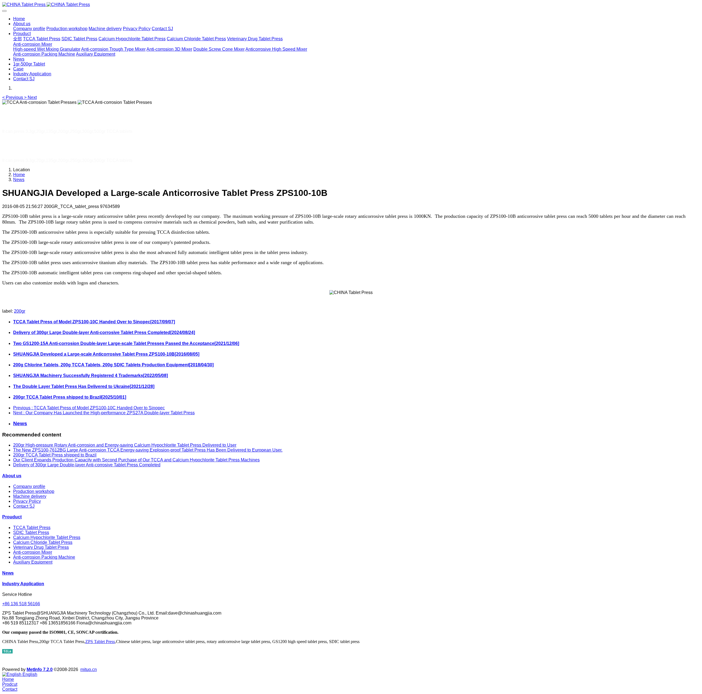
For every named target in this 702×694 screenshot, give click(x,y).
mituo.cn (88, 669)
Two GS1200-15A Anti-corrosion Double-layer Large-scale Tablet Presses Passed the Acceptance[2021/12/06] (126, 343)
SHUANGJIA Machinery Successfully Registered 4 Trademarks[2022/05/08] (90, 375)
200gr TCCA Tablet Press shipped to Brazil (55, 455)
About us (11, 475)
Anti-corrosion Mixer (32, 552)
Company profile (29, 486)
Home (19, 18)
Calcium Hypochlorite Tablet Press (46, 537)
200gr (19, 311)
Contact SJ (24, 506)
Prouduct (12, 517)
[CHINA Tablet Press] (351, 4)
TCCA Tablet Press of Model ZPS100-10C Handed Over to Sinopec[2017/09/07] (94, 321)
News (18, 179)
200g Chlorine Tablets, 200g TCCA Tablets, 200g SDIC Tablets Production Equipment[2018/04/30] (113, 364)
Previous (89, 407)
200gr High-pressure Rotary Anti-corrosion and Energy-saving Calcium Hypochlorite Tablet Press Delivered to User (124, 445)
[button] (13, 97)
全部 (17, 38)
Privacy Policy (27, 501)
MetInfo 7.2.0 (40, 669)
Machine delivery (29, 496)
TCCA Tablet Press (31, 527)
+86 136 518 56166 (21, 603)
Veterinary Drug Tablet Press (41, 547)
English (29, 674)
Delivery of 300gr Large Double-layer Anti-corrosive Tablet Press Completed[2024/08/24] (104, 332)
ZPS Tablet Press (100, 641)
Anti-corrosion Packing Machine (44, 557)
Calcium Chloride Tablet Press (42, 542)
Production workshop (33, 491)
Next (104, 412)
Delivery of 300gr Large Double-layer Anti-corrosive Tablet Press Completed (86, 464)
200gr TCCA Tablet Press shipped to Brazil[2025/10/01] (69, 397)
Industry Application (23, 583)
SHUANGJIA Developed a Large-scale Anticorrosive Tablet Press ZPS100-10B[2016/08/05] (106, 354)
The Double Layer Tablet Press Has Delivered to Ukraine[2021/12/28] (83, 386)
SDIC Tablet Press (31, 532)
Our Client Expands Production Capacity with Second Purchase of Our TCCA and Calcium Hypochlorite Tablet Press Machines (136, 460)
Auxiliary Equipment (32, 562)
